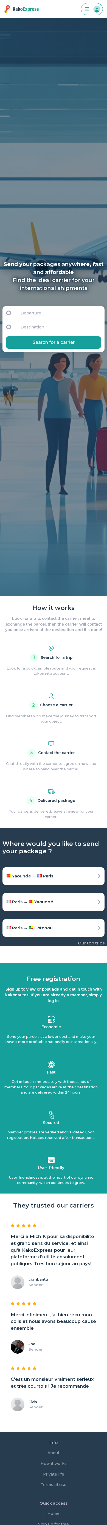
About (53, 1453)
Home (53, 1513)
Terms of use (53, 1484)
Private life (53, 1474)
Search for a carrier (54, 342)
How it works (54, 1463)
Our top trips (91, 943)
